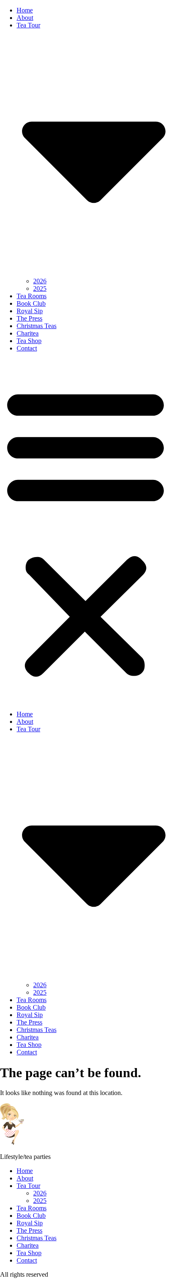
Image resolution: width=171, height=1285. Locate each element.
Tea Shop (29, 340)
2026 (39, 281)
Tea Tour (28, 1185)
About (25, 17)
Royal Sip (30, 310)
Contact (27, 348)
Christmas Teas (36, 325)
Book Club (31, 303)
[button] (85, 531)
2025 (39, 288)
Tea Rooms (31, 295)
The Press (29, 318)
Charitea (28, 333)
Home (25, 10)
